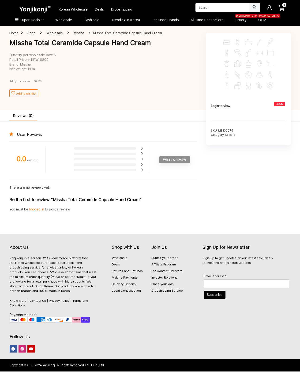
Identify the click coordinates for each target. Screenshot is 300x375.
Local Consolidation (126, 290)
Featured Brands (165, 19)
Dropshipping (121, 9)
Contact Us (38, 300)
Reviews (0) (23, 115)
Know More (18, 300)
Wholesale (63, 19)
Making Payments (125, 277)
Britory (243, 19)
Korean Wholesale (73, 9)
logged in (37, 209)
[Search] (254, 7)
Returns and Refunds (127, 271)
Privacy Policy (59, 300)
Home (14, 33)
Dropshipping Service (167, 290)
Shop (31, 33)
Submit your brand (164, 258)
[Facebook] (13, 349)
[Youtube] (31, 349)
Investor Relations (164, 277)
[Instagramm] (22, 349)
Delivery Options (124, 284)
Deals (99, 9)
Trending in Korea (125, 19)
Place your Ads (162, 284)
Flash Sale (91, 19)
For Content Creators (166, 271)
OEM (265, 19)
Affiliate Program (163, 264)
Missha (79, 33)
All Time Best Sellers (207, 19)
